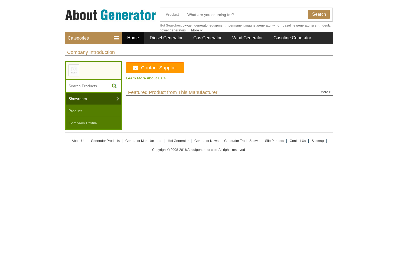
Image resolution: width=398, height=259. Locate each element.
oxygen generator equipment (204, 25)
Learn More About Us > (146, 78)
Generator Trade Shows (241, 141)
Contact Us (298, 141)
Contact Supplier (159, 67)
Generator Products (105, 141)
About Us (78, 141)
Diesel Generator (166, 37)
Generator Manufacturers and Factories (107, 18)
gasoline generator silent (301, 25)
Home (133, 37)
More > (326, 92)
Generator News (206, 141)
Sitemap (318, 141)
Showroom (77, 98)
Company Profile (82, 123)
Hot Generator (178, 141)
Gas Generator (207, 37)
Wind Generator (247, 37)
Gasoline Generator (292, 37)
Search (319, 14)
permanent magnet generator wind (254, 25)
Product (172, 14)
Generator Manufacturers (143, 141)
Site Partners (274, 141)
